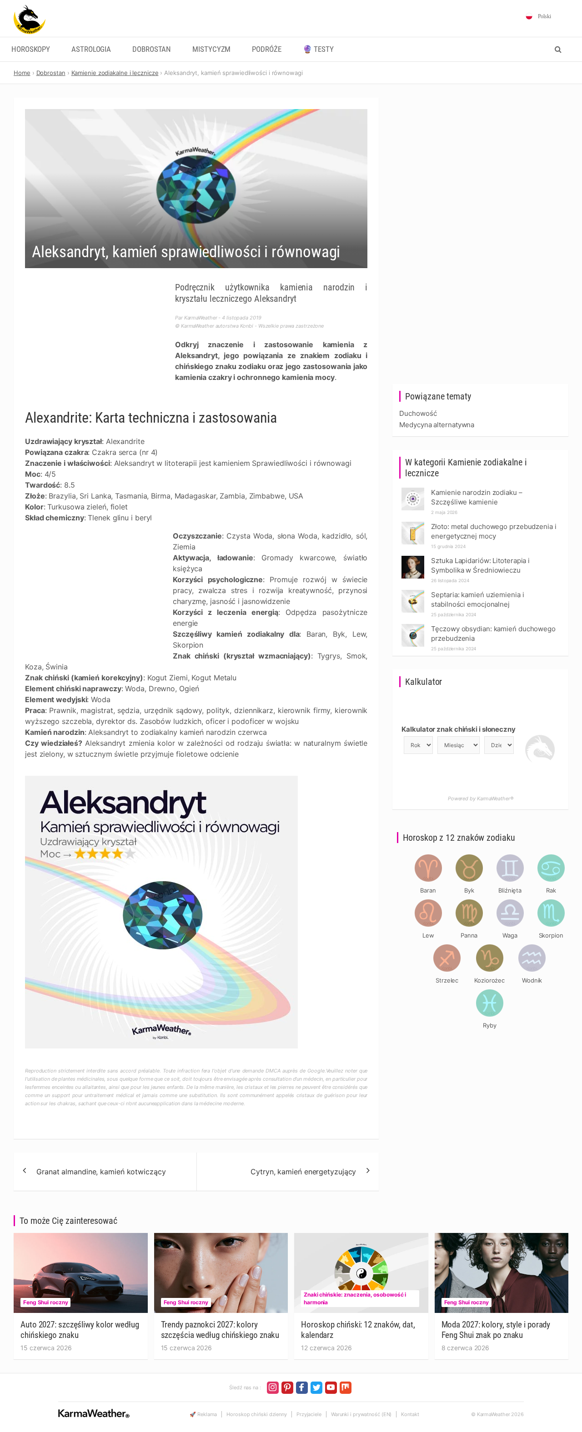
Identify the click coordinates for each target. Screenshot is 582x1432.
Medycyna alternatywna (436, 424)
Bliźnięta (510, 890)
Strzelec (447, 980)
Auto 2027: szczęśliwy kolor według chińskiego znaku (79, 1329)
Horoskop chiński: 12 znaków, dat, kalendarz (358, 1329)
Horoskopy (30, 49)
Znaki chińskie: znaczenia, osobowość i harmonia (355, 1298)
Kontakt (410, 1414)
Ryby (490, 1025)
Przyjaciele (308, 1414)
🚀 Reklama (203, 1414)
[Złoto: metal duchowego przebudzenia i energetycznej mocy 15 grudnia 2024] (412, 524)
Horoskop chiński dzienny (256, 1414)
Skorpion (551, 935)
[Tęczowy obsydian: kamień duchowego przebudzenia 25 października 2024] (412, 626)
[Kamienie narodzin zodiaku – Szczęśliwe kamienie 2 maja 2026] (412, 490)
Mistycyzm (211, 49)
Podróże (266, 49)
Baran (428, 890)
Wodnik (532, 980)
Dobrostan (151, 49)
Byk (469, 890)
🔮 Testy (318, 49)
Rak (551, 890)
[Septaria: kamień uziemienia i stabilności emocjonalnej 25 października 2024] (412, 592)
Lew (428, 935)
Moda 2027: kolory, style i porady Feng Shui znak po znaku (496, 1329)
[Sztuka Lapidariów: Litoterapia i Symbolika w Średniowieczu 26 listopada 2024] (412, 558)
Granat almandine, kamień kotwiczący (101, 1171)
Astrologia (91, 49)
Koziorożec (489, 980)
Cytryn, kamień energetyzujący (303, 1171)
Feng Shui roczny (45, 1302)
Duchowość (417, 413)
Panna (469, 935)
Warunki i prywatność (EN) (361, 1414)
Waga (509, 935)
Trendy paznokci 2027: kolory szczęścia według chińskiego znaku (220, 1329)
